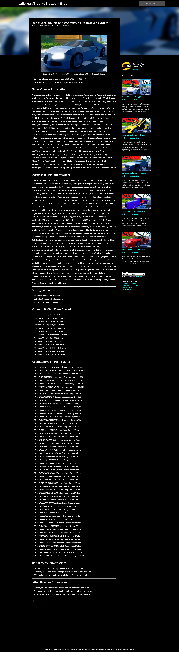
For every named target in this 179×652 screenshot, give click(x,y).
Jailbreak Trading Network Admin (139, 65)
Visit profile (136, 69)
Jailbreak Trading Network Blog (43, 3)
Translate (138, 277)
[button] (33, 29)
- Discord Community (130, 286)
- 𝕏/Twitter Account (129, 287)
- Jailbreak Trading (129, 284)
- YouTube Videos (128, 289)
